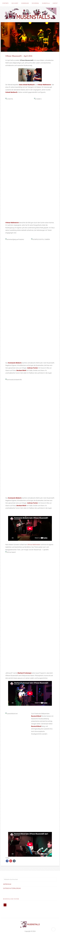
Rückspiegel (35, 3)
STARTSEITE (5, 3)
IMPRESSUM (7, 884)
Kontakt (55, 3)
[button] (7, 861)
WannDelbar (25, 3)
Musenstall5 (46, 3)
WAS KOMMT (15, 3)
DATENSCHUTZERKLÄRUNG (12, 888)
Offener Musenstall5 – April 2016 (18, 56)
